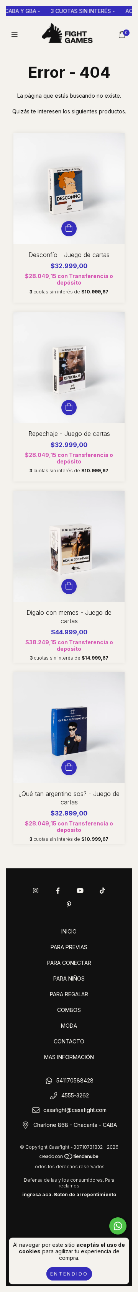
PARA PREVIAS (69, 947)
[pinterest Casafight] (69, 904)
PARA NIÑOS (69, 978)
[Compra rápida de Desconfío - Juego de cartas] (69, 228)
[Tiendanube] (69, 1158)
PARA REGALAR (69, 994)
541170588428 (75, 1080)
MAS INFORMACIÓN (69, 1057)
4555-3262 (75, 1095)
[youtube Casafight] (80, 890)
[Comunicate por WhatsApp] (118, 1226)
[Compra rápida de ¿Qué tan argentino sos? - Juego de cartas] (69, 767)
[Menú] (16, 34)
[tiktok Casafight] (102, 890)
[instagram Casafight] (35, 890)
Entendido (69, 1274)
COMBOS (69, 1010)
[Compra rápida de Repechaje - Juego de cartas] (69, 407)
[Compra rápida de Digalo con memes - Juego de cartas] (69, 586)
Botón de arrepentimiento (85, 1194)
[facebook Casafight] (58, 890)
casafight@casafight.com (75, 1110)
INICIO (69, 931)
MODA (69, 1025)
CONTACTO (69, 1041)
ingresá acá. (37, 1194)
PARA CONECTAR (69, 963)
